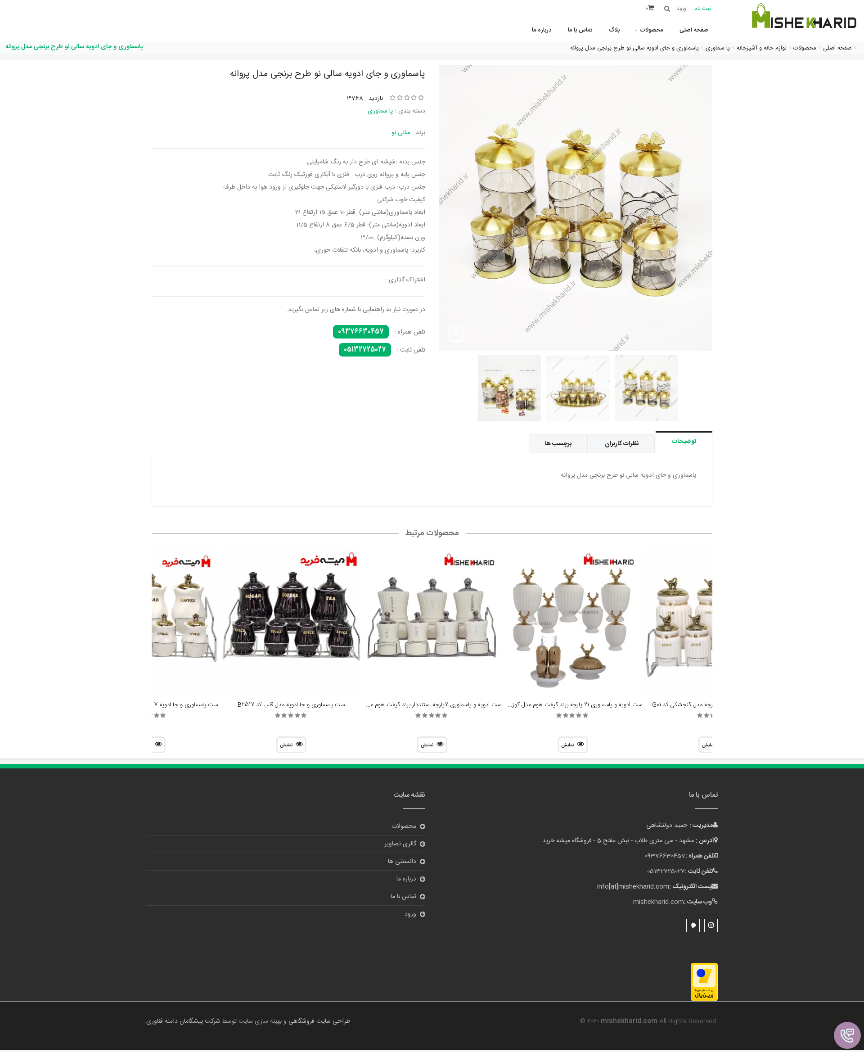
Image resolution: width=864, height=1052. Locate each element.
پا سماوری (380, 111)
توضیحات (684, 441)
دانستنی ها (402, 861)
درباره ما (541, 30)
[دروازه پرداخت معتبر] (704, 982)
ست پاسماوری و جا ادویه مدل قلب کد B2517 (291, 705)
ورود (410, 914)
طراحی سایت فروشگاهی (318, 1021)
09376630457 (361, 331)
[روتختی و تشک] (803, 21)
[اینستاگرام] (711, 925)
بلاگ (614, 30)
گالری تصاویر (400, 844)
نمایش (567, 745)
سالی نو (401, 132)
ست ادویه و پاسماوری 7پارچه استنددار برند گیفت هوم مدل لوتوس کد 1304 (413, 705)
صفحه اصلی (694, 30)
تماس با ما (580, 30)
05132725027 (365, 349)
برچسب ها (558, 443)
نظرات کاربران (622, 443)
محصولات (651, 30)
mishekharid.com (658, 902)
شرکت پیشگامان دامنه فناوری (183, 1021)
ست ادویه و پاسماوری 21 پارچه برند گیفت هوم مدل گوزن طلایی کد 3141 (557, 705)
